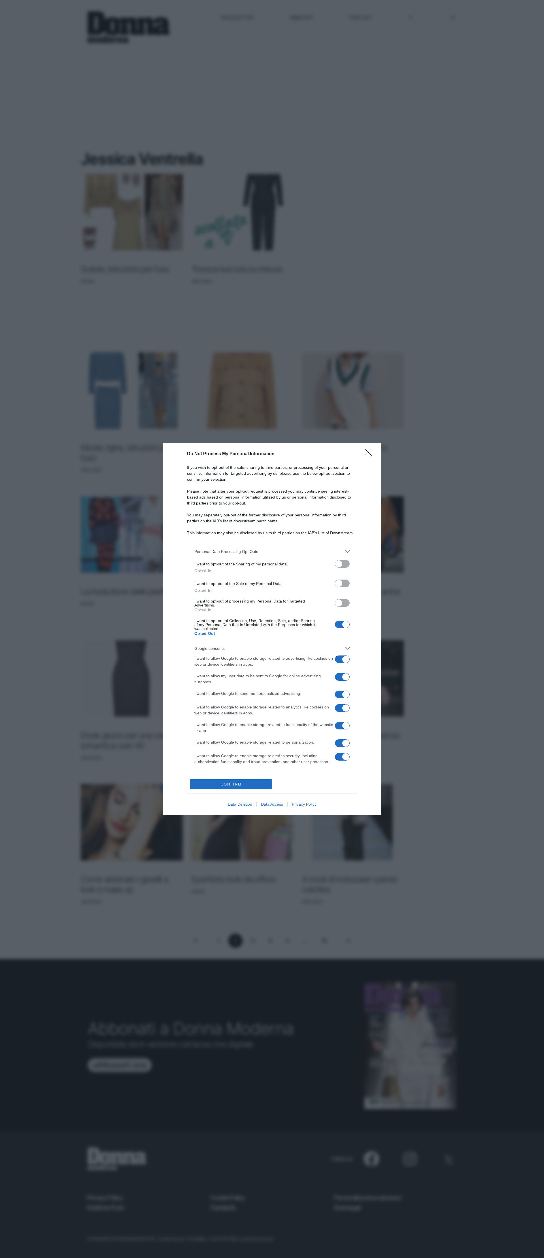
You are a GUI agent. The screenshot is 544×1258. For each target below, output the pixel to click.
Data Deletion (240, 804)
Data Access (272, 804)
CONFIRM (231, 784)
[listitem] (272, 551)
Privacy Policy (304, 804)
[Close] (370, 454)
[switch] (342, 564)
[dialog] (272, 629)
